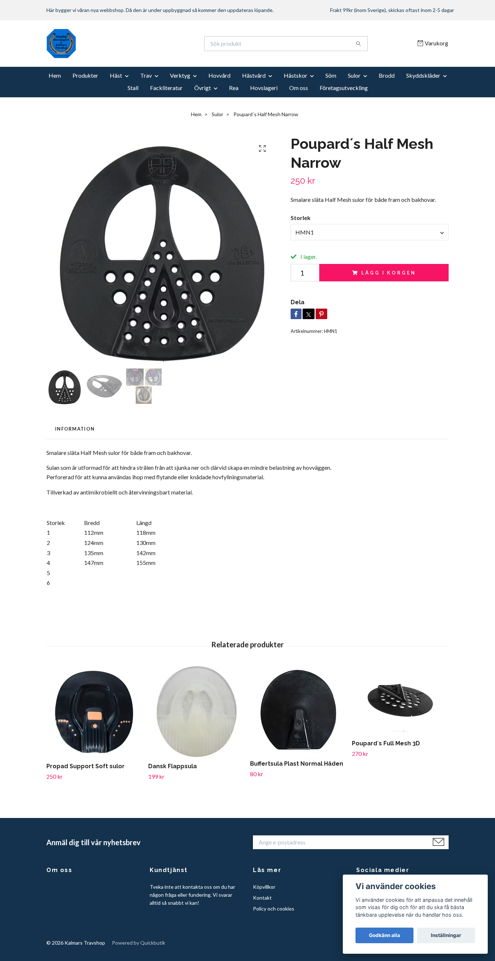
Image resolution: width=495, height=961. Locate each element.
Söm (330, 75)
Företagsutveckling (344, 87)
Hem (55, 75)
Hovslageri (264, 87)
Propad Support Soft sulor (85, 766)
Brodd (387, 75)
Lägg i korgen (388, 273)
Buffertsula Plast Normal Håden (296, 763)
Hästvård (254, 75)
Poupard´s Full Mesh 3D (386, 743)
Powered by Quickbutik (138, 943)
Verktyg (180, 75)
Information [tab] (75, 429)
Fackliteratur (166, 87)
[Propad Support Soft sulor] (94, 711)
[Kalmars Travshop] (147, 43)
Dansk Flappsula (172, 766)
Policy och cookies (273, 908)
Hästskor (295, 75)
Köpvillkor (264, 887)
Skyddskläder (423, 75)
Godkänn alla (384, 935)
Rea (233, 87)
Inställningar (446, 935)
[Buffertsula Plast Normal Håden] (298, 710)
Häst (116, 75)
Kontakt (262, 898)
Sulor (354, 75)
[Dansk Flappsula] (196, 711)
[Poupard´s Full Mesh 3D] (400, 700)
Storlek (301, 217)
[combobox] (370, 232)
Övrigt (202, 87)
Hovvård (219, 75)
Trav (146, 75)
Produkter (85, 75)
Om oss (298, 87)
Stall (133, 87)
